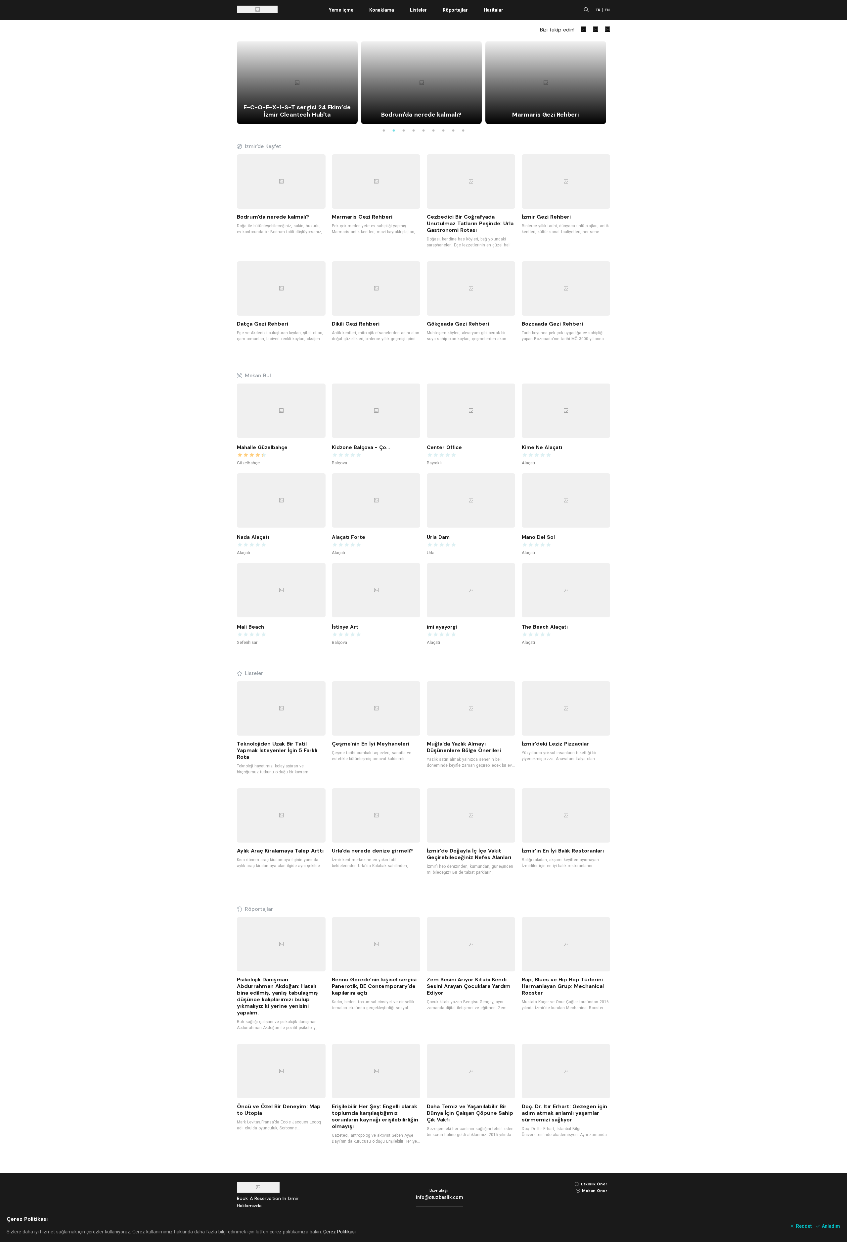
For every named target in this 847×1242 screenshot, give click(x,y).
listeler (254, 673)
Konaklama (381, 10)
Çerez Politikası (339, 1231)
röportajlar (259, 909)
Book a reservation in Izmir (267, 1198)
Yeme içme (341, 10)
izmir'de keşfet (263, 146)
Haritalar (493, 10)
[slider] (266, 455)
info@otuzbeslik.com (439, 1197)
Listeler (418, 10)
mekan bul (258, 375)
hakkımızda (249, 1205)
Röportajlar (455, 10)
